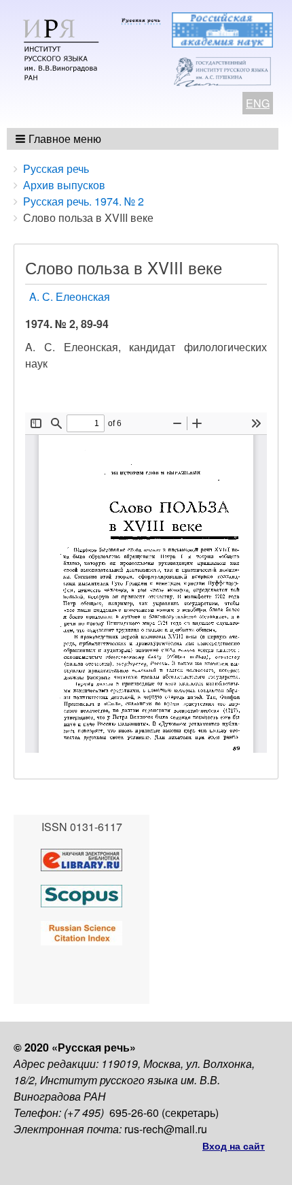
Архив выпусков (64, 185)
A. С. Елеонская (69, 296)
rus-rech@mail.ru (165, 1129)
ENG (258, 103)
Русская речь (56, 168)
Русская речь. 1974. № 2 (83, 201)
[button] (59, 139)
